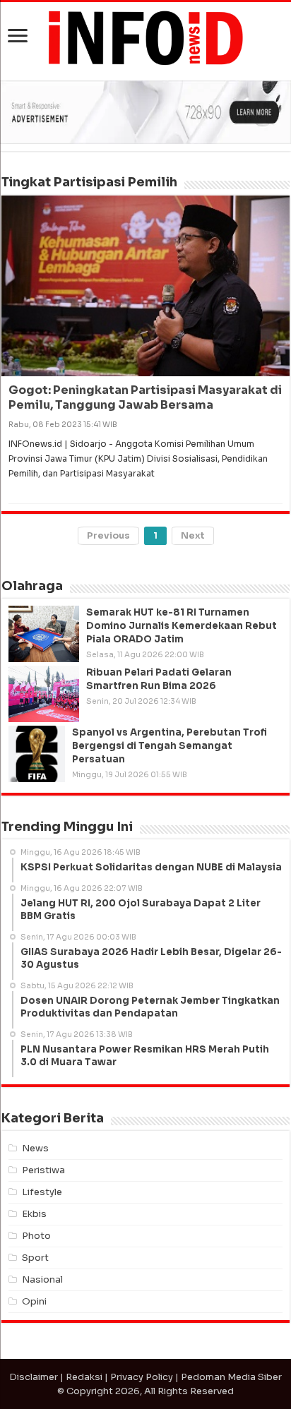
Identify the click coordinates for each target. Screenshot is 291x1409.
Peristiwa (43, 1170)
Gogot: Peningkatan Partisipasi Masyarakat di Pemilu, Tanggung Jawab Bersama (145, 397)
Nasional (42, 1279)
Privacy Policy (141, 1377)
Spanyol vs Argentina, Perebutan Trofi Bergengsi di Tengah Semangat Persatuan (169, 745)
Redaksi (84, 1377)
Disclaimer (33, 1377)
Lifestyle (42, 1192)
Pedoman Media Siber (231, 1377)
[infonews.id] (145, 37)
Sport (35, 1258)
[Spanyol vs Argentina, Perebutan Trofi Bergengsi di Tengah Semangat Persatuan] (36, 754)
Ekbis (34, 1214)
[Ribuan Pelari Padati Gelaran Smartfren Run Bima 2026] (43, 694)
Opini (34, 1301)
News (35, 1148)
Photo (36, 1236)
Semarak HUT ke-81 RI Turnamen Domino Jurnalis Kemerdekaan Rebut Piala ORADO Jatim (181, 625)
